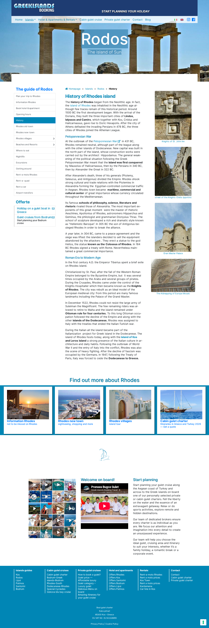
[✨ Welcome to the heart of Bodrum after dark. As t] (34, 496)
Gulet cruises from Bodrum (34, 217)
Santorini (20, 586)
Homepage (74, 88)
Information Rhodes (26, 102)
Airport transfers (24, 192)
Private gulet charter (117, 19)
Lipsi (18, 580)
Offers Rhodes (116, 574)
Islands (29, 19)
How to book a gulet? (89, 574)
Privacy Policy (97, 624)
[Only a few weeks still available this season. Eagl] (58, 496)
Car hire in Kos (147, 589)
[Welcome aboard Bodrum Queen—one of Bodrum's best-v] (58, 508)
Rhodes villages (24, 138)
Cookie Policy (112, 624)
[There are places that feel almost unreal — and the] (58, 532)
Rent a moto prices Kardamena (150, 585)
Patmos (20, 583)
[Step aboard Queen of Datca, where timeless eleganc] (70, 484)
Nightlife (20, 156)
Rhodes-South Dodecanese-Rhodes (58, 585)
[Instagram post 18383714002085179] (70, 532)
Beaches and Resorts (26, 144)
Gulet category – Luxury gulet (87, 585)
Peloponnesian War (105, 141)
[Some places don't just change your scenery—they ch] (70, 508)
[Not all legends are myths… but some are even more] (34, 508)
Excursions (21, 162)
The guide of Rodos (34, 89)
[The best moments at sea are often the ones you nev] (46, 496)
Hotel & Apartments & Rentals (56, 19)
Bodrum (20, 589)
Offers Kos (114, 577)
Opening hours (23, 114)
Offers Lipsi (115, 586)
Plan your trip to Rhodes (28, 96)
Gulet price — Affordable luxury (87, 579)
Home (19, 19)
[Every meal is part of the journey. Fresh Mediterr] (70, 496)
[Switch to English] (182, 19)
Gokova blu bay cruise (59, 591)
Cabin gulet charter (57, 574)
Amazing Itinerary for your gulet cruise (89, 596)
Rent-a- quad (22, 180)
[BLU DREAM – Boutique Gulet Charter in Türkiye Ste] (46, 520)
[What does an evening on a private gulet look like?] (34, 484)
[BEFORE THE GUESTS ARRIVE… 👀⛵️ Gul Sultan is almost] (46, 484)
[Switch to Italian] (176, 19)
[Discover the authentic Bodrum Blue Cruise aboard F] (46, 508)
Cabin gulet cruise (91, 19)
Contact (138, 19)
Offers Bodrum (117, 583)
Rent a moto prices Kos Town (150, 579)
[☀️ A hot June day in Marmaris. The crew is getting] (34, 520)
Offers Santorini (117, 580)
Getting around (23, 168)
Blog (148, 19)
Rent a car (21, 186)
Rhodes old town (24, 126)
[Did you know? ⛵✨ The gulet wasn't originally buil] (58, 520)
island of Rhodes (80, 105)
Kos (18, 574)
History (19, 120)
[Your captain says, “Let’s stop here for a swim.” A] (58, 484)
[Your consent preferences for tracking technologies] (203, 622)
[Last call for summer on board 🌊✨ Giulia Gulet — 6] (34, 532)
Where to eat (22, 150)
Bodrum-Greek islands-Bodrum (55, 579)
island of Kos (128, 337)
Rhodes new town (25, 132)
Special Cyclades (56, 589)
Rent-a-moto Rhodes (26, 174)
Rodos (100, 88)
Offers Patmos (116, 589)
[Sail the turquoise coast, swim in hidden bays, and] (70, 520)
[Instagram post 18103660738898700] (46, 532)
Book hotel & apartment (28, 108)
